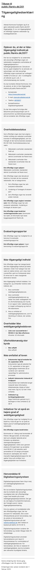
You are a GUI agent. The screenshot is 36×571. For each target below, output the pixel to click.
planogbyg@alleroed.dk (22, 97)
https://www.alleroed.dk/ (17, 94)
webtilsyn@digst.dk (10, 523)
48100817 (17, 100)
